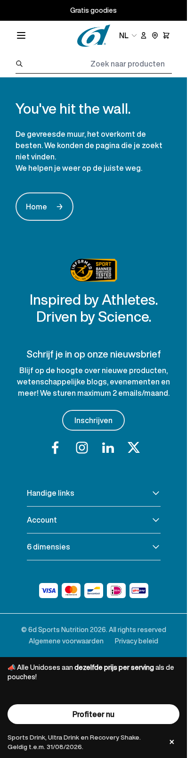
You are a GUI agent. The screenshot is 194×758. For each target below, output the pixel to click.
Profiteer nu (93, 714)
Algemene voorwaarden (66, 641)
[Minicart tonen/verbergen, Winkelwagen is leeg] (166, 35)
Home (44, 206)
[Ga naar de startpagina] (93, 36)
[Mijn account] (143, 35)
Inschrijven (93, 420)
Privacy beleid (136, 641)
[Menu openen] (21, 35)
